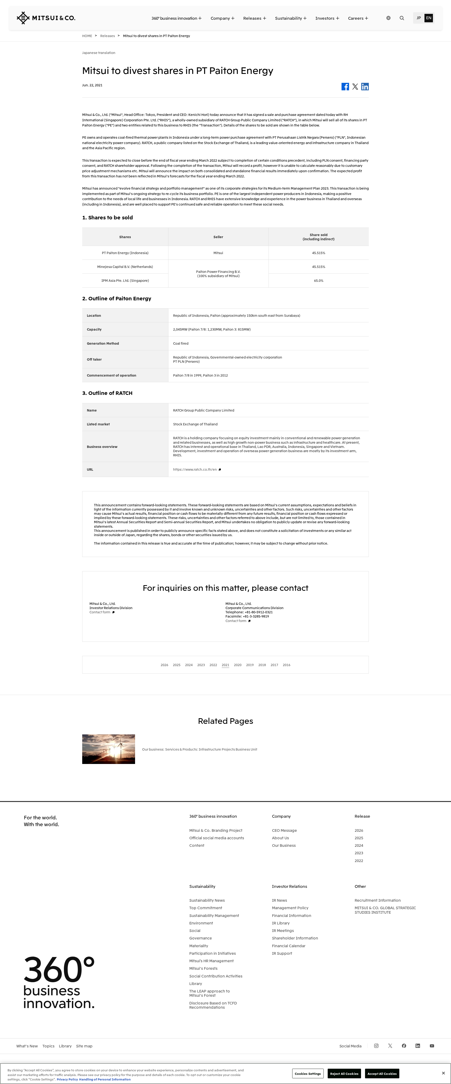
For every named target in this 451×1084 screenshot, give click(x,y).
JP (419, 17)
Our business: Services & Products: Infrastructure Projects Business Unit (199, 749)
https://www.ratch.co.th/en (195, 469)
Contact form (99, 612)
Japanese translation (98, 52)
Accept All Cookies (382, 1073)
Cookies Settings (308, 1073)
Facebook (345, 86)
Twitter (355, 86)
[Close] (443, 1073)
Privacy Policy (67, 1079)
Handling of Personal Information (105, 1079)
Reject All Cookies (344, 1073)
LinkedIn (365, 86)
